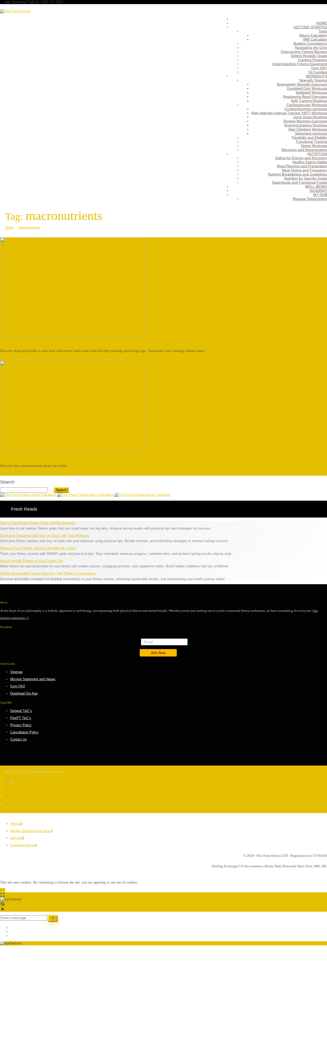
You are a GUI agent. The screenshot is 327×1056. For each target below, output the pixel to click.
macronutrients (29, 227)
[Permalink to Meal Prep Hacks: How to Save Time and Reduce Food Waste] (72, 335)
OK (2, 890)
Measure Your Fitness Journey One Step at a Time (37, 548)
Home (9, 227)
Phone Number (60, 1016)
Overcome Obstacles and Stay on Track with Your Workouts (44, 535)
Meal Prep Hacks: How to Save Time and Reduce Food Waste (44, 343)
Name (53, 989)
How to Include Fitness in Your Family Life (31, 561)
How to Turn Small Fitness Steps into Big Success (37, 523)
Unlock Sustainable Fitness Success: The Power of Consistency (48, 573)
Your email (57, 1003)
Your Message (59, 1030)
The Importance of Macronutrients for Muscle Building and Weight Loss (52, 458)
